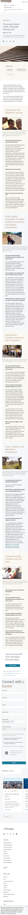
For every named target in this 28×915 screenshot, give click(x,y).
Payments (6, 853)
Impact (5, 883)
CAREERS (5, 867)
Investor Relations (7, 890)
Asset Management (7, 842)
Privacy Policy (12, 913)
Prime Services (7, 855)
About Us (5, 876)
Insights (5, 887)
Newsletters (6, 896)
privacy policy (21, 746)
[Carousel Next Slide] (9, 816)
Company (4, 704)
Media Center (6, 892)
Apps (5, 879)
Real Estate (6, 20)
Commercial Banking (8, 845)
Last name (4, 697)
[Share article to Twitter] (7, 41)
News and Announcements (9, 894)
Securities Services (7, 860)
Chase (5, 904)
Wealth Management (8, 862)
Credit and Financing (8, 847)
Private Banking (7, 858)
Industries (6, 885)
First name (4, 690)
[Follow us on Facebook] (10, 833)
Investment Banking (8, 849)
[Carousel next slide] (12, 74)
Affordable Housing (21, 69)
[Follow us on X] (7, 833)
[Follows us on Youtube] (16, 833)
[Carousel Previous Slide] (4, 816)
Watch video (7, 809)
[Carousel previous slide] (7, 74)
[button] (26, 906)
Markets (5, 851)
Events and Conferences (8, 881)
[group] (7, 816)
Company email (5, 712)
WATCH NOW (12, 665)
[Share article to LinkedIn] (4, 41)
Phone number (5, 719)
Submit (14, 762)
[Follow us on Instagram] (13, 833)
